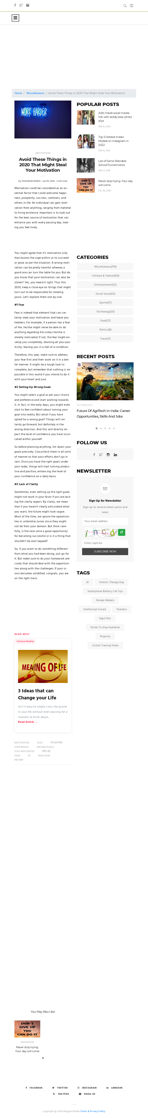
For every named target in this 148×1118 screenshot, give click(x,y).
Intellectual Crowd (94, 609)
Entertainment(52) (105, 285)
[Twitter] (21, 5)
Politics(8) (105, 330)
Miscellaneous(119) (105, 267)
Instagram (89, 1088)
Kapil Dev (105, 618)
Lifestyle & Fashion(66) (105, 276)
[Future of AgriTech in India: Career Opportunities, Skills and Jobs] (105, 381)
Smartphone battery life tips (105, 591)
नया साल (18, 760)
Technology (85, 405)
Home (18, 93)
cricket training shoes (105, 645)
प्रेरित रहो (46, 751)
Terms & (84, 1111)
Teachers (121, 609)
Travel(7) (105, 339)
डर (29, 756)
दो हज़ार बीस (57, 743)
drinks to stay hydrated (105, 627)
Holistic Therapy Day (111, 582)
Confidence (21, 747)
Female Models (105, 600)
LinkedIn (116, 1088)
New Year (44, 756)
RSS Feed (63, 1094)
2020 (40, 743)
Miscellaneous (35, 93)
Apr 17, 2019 (104, 171)
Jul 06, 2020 (104, 191)
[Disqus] (42, 823)
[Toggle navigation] (15, 17)
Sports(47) (105, 303)
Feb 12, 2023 (104, 151)
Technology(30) (105, 312)
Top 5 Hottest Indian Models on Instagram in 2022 (113, 141)
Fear (17, 756)
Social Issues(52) (105, 294)
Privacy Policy (97, 1111)
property (105, 636)
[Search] (125, 6)
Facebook (36, 1088)
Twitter (62, 1088)
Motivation (43, 153)
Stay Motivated (24, 751)
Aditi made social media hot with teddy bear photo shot (115, 117)
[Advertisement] (81, 53)
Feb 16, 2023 (104, 127)
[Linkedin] (27, 5)
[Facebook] (15, 5)
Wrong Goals (45, 747)
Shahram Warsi (31, 181)
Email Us (89, 1094)
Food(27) (105, 321)
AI (87, 582)
